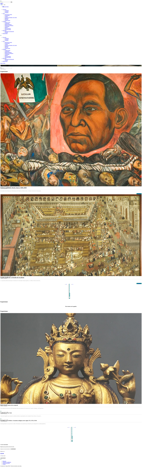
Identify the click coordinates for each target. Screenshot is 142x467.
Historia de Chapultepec (9, 25)
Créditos (4, 464)
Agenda (6, 16)
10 (69, 293)
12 (69, 295)
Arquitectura (7, 23)
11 (69, 294)
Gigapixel (6, 12)
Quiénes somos (7, 22)
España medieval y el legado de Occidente (12, 277)
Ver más (139, 193)
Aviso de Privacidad (6, 463)
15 (69, 298)
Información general (8, 14)
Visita (4, 13)
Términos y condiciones (7, 462)
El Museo (4, 21)
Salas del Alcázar (8, 29)
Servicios (6, 19)
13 (69, 296)
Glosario (6, 32)
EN (4, 4)
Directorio (4, 461)
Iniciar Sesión (6, 6)
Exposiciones (7, 15)
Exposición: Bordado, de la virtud (11, 17)
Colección (4, 9)
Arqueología (7, 26)
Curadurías (7, 10)
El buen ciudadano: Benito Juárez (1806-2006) (13, 187)
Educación (4, 30)
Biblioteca (6, 18)
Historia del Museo (8, 24)
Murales (6, 27)
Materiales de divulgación (9, 31)
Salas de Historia (8, 28)
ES (2, 4)
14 (69, 297)
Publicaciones (5, 33)
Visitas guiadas (7, 20)
